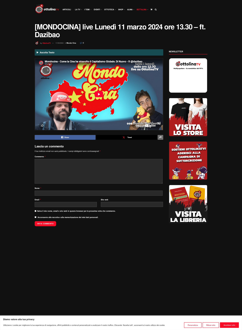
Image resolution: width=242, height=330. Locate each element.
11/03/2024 (59, 43)
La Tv (77, 9)
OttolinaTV (46, 43)
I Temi (87, 9)
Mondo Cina (71, 43)
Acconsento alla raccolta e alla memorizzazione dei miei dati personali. (68, 217)
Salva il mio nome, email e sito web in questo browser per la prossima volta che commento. (76, 211)
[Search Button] (156, 9)
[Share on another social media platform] (160, 137)
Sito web (104, 199)
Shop (120, 9)
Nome (38, 188)
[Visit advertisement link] (188, 117)
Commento (40, 156)
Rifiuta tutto (210, 325)
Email (38, 199)
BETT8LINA (141, 9)
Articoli (67, 9)
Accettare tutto (229, 325)
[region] (121, 323)
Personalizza (193, 325)
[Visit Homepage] (48, 9)
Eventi (97, 9)
